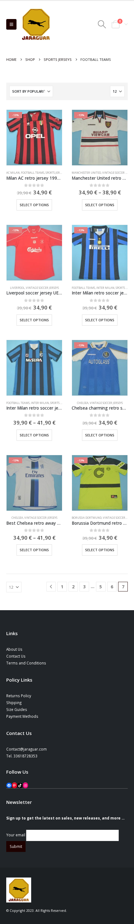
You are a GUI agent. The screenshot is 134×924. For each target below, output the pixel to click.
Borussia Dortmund (87, 518)
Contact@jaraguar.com (26, 748)
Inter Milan (105, 288)
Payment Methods (22, 716)
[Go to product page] (34, 368)
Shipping (14, 702)
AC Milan (13, 173)
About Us (14, 649)
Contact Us (16, 656)
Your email (16, 835)
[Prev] (51, 586)
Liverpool (17, 288)
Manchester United (86, 173)
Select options (34, 204)
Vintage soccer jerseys (42, 288)
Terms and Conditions (26, 662)
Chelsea (83, 403)
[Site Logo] (36, 24)
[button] (11, 24)
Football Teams (32, 173)
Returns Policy (18, 695)
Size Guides (16, 709)
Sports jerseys (55, 173)
